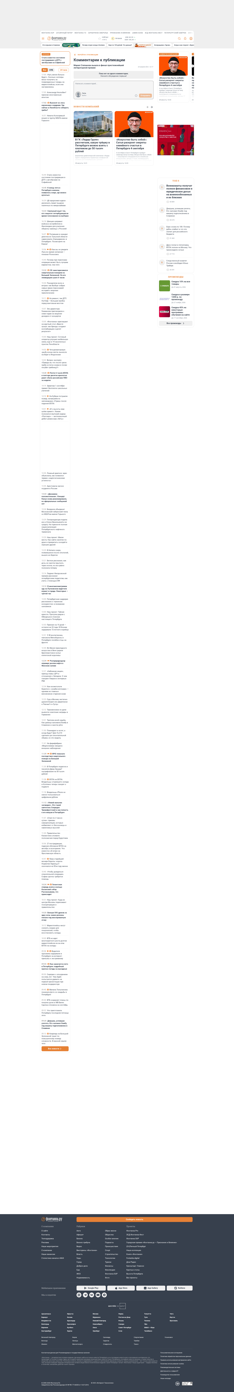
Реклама (45, 1242)
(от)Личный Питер (64, 33)
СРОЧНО (46, 54)
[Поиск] (179, 38)
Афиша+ (80, 1235)
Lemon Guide (137, 33)
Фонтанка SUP (48, 33)
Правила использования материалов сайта (175, 1360)
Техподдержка (47, 1238)
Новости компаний (86, 106)
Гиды (79, 1258)
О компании (46, 1250)
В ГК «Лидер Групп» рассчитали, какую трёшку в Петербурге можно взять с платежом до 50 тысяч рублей (92, 145)
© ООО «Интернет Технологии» (102, 1383)
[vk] (91, 1294)
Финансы (109, 1266)
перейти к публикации (88, 55)
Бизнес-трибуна (83, 1242)
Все (44, 70)
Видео (79, 1246)
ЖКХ (79, 1274)
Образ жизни (110, 1231)
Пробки (117, 38)
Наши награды (165, 1378)
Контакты (45, 1235)
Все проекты (131, 1278)
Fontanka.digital (132, 1258)
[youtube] (98, 1294)
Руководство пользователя (170, 1375)
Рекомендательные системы (170, 1367)
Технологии (110, 1258)
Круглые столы (133, 1270)
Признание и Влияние (120, 33)
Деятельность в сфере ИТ (169, 1371)
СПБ (51, 70)
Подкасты (109, 1242)
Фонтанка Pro (132, 1231)
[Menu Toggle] (43, 38)
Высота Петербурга (134, 1274)
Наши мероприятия (49, 1246)
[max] (79, 1294)
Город (79, 1262)
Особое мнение (111, 1238)
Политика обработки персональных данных (175, 1356)
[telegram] (85, 1294)
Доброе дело (82, 1266)
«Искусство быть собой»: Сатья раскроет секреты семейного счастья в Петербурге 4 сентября (131, 144)
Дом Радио (131, 1262)
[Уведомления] (185, 38)
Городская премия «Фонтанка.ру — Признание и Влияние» (151, 1242)
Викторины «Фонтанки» (87, 1250)
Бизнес (80, 1238)
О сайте (44, 1231)
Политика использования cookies (172, 1364)
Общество (109, 1235)
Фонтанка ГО (80, 33)
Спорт (107, 1250)
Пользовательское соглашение (171, 1353)
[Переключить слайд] (192, 66)
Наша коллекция (133, 1250)
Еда (78, 1270)
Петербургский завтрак (175, 33)
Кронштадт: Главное (135, 1266)
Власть (80, 1254)
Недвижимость (83, 1278)
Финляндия (110, 1270)
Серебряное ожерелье (98, 33)
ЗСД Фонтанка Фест (153, 33)
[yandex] (104, 1294)
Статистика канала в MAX (52, 1258)
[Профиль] (191, 38)
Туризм (108, 1262)
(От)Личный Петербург (136, 1246)
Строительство (111, 1254)
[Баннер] (71, 45)
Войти (84, 95)
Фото (107, 1278)
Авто (79, 1231)
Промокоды (175, 276)
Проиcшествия (111, 1246)
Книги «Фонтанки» (134, 1254)
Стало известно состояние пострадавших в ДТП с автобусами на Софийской (53, 60)
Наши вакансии (48, 1254)
